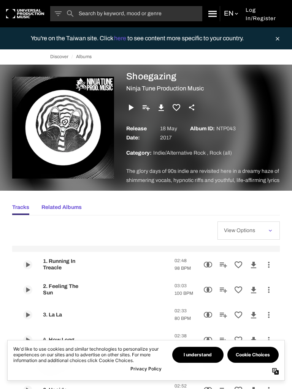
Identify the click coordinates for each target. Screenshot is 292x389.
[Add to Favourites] (176, 107)
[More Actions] (268, 264)
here (120, 38)
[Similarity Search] (208, 264)
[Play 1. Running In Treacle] (28, 265)
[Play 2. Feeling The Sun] (28, 290)
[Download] (161, 107)
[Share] (191, 107)
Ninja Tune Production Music (165, 88)
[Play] (130, 107)
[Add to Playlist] (146, 107)
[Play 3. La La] (28, 315)
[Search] (211, 13)
